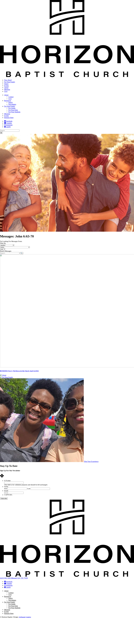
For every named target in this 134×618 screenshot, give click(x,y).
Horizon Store (9, 117)
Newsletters (12, 104)
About (6, 87)
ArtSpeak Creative (25, 617)
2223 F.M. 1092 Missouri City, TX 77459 (14, 578)
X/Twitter (7, 481)
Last (28, 488)
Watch (6, 84)
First (5, 488)
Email (6, 491)
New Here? (8, 80)
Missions (7, 89)
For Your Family (9, 82)
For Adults (11, 108)
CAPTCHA (8, 495)
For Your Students (14, 112)
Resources (7, 100)
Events (6, 86)
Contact (11, 97)
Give (5, 91)
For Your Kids (13, 110)
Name (6, 487)
